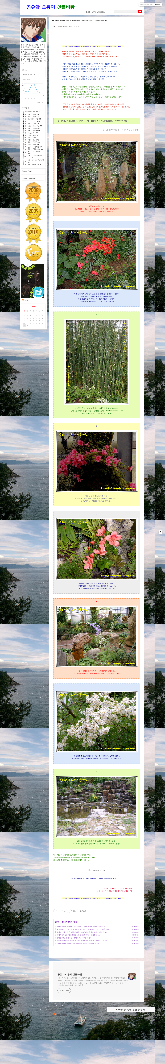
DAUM (135, 1018)
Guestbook (159, 1015)
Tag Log (142, 1015)
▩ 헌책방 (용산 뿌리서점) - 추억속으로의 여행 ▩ (71, 938)
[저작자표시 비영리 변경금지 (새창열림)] (82, 911)
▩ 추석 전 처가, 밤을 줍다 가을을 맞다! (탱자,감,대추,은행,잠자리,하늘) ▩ (80, 929)
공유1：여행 (59, 922)
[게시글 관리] (65, 911)
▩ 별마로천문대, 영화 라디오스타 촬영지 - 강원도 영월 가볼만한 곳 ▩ (79, 926)
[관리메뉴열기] (160, 532)
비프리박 (110, 1018)
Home (125, 1015)
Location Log (133, 1015)
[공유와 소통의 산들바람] (50, 12)
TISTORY (60, 1014)
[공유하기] (62, 911)
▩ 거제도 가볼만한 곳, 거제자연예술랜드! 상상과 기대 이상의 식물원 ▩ (79, 20)
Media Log (150, 1015)
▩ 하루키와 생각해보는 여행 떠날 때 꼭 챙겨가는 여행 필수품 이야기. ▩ (79, 941)
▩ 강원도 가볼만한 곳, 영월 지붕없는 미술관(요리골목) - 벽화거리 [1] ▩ (79, 932)
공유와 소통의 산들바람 (69, 974)
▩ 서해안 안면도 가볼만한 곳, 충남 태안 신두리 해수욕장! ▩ (75, 943)
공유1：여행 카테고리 (60, 26)
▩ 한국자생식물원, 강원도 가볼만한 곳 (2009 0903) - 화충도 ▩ (76, 935)
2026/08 (33, 306)
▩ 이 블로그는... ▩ (29, 74)
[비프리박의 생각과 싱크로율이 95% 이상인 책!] (32, 297)
